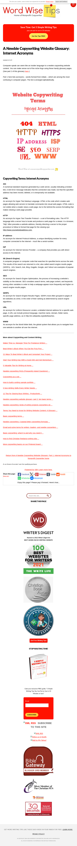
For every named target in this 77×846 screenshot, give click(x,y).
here (27, 71)
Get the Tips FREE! (38, 36)
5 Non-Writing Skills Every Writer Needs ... (20, 388)
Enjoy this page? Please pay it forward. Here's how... (39, 482)
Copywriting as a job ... (12, 377)
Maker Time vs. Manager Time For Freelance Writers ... (25, 343)
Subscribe (31, 715)
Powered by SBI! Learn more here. (38, 470)
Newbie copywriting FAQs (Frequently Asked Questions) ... (26, 371)
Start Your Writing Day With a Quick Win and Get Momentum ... (28, 360)
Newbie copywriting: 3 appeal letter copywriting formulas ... (26, 422)
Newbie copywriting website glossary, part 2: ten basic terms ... (28, 399)
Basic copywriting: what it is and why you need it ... (23, 433)
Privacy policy (49, 1)
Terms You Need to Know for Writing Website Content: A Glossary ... (30, 411)
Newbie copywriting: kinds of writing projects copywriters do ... (27, 405)
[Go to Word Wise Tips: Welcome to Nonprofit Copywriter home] (38, 20)
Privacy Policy (38, 834)
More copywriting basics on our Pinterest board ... (23, 444)
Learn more (67, 829)
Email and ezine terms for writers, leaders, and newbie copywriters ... (30, 427)
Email (27, 701)
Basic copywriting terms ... (13, 416)
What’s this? (6, 476)
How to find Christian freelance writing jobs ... (21, 439)
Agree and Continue (61, 1)
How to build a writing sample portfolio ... (19, 382)
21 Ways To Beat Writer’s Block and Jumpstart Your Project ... (27, 354)
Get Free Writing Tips (39, 640)
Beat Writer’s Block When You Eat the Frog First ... (23, 349)
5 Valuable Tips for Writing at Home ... (18, 366)
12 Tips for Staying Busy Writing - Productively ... (22, 394)
